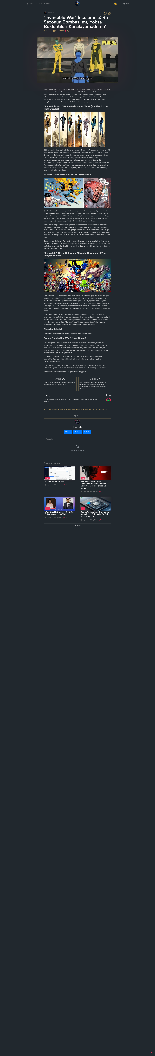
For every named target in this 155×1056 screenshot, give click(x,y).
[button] (105, 13)
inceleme (104, 409)
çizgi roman (71, 409)
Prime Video (94, 409)
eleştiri (79, 409)
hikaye (86, 409)
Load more (78, 525)
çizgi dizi (62, 409)
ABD (46, 409)
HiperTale (51, 13)
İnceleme (49, 31)
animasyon (53, 409)
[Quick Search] (120, 3)
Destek (88, 432)
